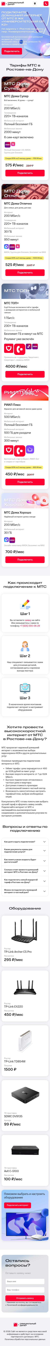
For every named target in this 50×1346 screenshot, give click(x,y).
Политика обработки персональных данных (25, 1339)
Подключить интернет (17, 1205)
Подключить (11, 51)
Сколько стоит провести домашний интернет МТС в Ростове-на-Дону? (21, 871)
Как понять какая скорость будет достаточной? (20, 860)
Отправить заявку (25, 1298)
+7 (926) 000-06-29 (30, 626)
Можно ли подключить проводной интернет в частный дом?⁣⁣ (20, 891)
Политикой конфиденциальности (22, 1305)
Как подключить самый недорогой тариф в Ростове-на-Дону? (21, 881)
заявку (28, 620)
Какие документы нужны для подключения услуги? (18, 850)
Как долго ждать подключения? (19, 842)
